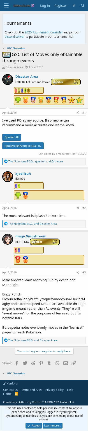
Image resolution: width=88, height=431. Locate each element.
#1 (84, 113)
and (32, 224)
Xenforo (12, 383)
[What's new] (73, 5)
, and (35, 161)
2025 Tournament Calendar (44, 32)
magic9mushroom (30, 236)
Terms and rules (31, 390)
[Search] (82, 5)
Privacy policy (54, 390)
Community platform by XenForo (39, 402)
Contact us (10, 390)
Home (7, 394)
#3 (84, 272)
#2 (84, 208)
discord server (15, 37)
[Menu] (6, 5)
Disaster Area (14, 67)
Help (70, 390)
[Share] (78, 112)
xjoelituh (23, 173)
